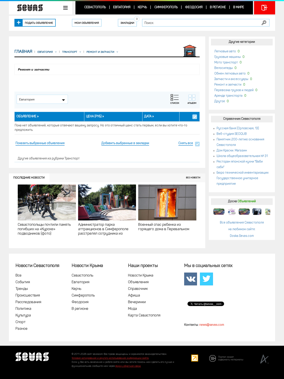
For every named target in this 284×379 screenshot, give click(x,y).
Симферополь (166, 7)
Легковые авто (225, 51)
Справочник (138, 289)
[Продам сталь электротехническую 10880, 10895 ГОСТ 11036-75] (231, 211)
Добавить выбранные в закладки (125, 143)
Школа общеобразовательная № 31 (242, 156)
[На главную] (28, 7)
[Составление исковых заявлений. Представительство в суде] (256, 211)
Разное (22, 329)
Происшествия (28, 295)
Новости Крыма (140, 275)
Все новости (193, 178)
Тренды (22, 289)
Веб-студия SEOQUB (232, 134)
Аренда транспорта (228, 96)
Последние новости (29, 177)
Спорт (21, 322)
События (23, 282)
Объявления (138, 282)
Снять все (185, 143)
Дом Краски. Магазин (232, 150)
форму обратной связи (128, 366)
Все (19, 275)
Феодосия (194, 7)
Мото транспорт (226, 62)
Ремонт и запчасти (227, 84)
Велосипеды (223, 68)
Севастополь (95, 7)
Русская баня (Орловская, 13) (238, 128)
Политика (23, 309)
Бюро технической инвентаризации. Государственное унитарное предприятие (243, 178)
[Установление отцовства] (269, 211)
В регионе (218, 7)
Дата (148, 116)
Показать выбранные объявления (40, 143)
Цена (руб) (94, 116)
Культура (23, 315)
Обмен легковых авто (230, 73)
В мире (238, 7)
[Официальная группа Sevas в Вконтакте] (190, 279)
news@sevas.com (211, 325)
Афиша (134, 295)
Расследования (28, 302)
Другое (219, 101)
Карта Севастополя (144, 315)
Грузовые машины (227, 57)
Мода (132, 309)
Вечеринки (137, 302)
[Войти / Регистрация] (264, 7)
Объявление (26, 116)
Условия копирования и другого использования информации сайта (110, 358)
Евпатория (121, 7)
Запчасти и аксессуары (231, 79)
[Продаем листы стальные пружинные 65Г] (219, 211)
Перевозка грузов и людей (234, 90)
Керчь (142, 7)
